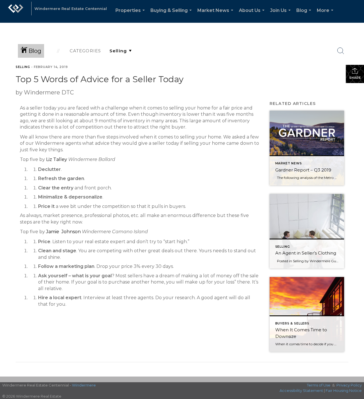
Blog (304, 15)
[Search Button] (340, 51)
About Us (253, 15)
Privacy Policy (349, 385)
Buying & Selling (172, 15)
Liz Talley (56, 159)
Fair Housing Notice (344, 390)
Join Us (281, 15)
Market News (216, 15)
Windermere (84, 385)
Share (355, 78)
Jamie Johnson (63, 231)
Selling (23, 67)
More (326, 15)
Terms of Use (318, 385)
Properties (131, 15)
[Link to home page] (15, 11)
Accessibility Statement (301, 390)
